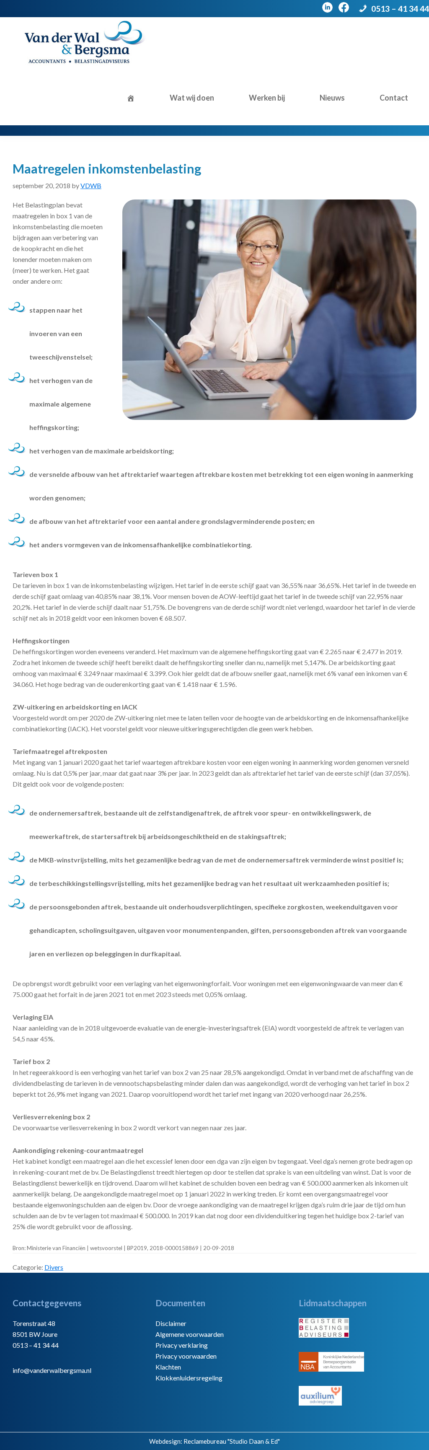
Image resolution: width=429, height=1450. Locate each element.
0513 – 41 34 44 (400, 8)
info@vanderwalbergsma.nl (52, 1370)
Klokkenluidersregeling (188, 1378)
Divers (53, 1267)
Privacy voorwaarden (186, 1356)
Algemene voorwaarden (189, 1334)
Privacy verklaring (181, 1345)
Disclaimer (170, 1323)
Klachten (168, 1367)
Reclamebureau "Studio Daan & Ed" (231, 1441)
